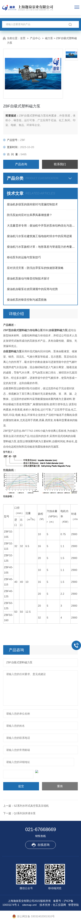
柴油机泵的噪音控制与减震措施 (27, 299)
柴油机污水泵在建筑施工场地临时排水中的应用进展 (39, 236)
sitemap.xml (29, 904)
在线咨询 (43, 844)
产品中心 (35, 38)
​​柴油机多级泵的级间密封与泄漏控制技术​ (32, 204)
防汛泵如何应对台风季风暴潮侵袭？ (29, 215)
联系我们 (60, 164)
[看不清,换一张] (40, 771)
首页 (22, 38)
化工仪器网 (59, 904)
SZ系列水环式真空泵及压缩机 (31, 805)
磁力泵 (49, 38)
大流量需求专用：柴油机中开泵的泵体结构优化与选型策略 (41, 225)
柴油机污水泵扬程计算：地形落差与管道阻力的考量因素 (41, 246)
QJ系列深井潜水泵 (25, 813)
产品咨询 (21, 164)
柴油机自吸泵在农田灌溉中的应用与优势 (32, 289)
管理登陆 (73, 904)
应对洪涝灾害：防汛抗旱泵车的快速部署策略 (35, 267)
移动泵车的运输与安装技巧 (24, 257)
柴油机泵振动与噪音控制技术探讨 (28, 278)
